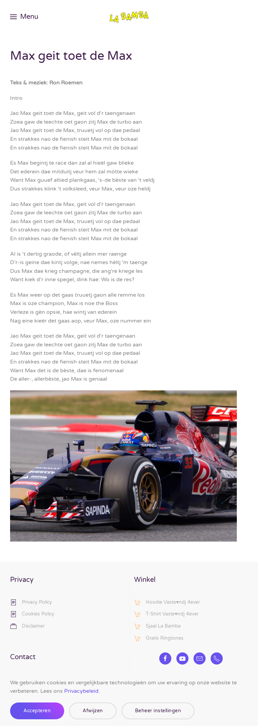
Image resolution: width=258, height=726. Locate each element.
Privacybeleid (81, 691)
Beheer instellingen (158, 711)
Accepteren (37, 711)
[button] (24, 17)
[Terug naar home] (129, 17)
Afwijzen (93, 711)
